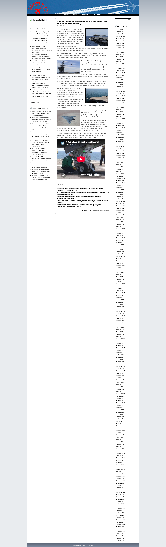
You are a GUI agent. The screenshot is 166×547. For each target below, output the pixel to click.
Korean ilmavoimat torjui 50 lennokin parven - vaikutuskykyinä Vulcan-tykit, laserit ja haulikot (41, 113)
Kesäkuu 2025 (120, 61)
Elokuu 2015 (119, 332)
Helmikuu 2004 (120, 526)
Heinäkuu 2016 (120, 306)
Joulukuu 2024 (120, 75)
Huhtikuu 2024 (120, 93)
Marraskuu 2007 (120, 508)
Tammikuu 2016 (120, 320)
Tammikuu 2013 (120, 403)
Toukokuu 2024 (120, 91)
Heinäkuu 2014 (120, 361)
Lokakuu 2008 (120, 499)
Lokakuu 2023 (120, 107)
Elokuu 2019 (119, 222)
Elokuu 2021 (119, 167)
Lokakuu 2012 (120, 410)
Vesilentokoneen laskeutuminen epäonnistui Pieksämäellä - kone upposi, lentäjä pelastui (40, 63)
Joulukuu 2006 (120, 517)
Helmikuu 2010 (120, 474)
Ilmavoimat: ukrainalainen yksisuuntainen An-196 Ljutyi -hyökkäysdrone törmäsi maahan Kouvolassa (40, 135)
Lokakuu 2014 (120, 355)
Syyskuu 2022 (120, 137)
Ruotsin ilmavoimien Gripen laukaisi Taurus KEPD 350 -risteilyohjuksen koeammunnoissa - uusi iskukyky (41, 34)
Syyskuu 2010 (120, 465)
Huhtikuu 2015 (120, 341)
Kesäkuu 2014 (120, 364)
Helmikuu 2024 (120, 98)
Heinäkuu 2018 (120, 251)
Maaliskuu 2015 (120, 343)
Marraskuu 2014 (120, 352)
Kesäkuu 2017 (120, 281)
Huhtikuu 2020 (120, 203)
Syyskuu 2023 (120, 109)
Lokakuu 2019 (120, 217)
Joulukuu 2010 (120, 460)
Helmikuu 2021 (120, 180)
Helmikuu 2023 (120, 125)
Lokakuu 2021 (120, 162)
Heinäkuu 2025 (120, 59)
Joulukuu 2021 (120, 157)
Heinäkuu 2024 (120, 86)
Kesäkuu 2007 (120, 513)
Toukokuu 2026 (120, 36)
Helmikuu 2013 (120, 400)
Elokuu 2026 (119, 29)
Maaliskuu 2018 (120, 261)
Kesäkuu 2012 (120, 419)
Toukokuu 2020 (120, 201)
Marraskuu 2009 (120, 481)
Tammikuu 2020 (120, 210)
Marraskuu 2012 (120, 407)
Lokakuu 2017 (120, 272)
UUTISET (74, 15)
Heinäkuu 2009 (120, 487)
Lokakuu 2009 (120, 483)
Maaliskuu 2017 (120, 288)
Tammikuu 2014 (120, 375)
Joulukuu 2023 (120, 103)
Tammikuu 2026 (120, 45)
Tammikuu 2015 (120, 348)
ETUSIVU (66, 15)
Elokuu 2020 (119, 194)
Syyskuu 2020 (120, 192)
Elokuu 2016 (119, 304)
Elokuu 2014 (119, 359)
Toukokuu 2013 (120, 393)
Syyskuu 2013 (120, 384)
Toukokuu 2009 (120, 492)
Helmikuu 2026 (120, 43)
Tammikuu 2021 (120, 183)
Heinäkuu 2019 (120, 224)
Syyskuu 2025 (120, 54)
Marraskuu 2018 (120, 242)
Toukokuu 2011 (120, 449)
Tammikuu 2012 (120, 430)
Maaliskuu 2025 (120, 68)
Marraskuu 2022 (120, 132)
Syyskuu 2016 (120, 302)
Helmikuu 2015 (120, 345)
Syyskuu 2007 (120, 510)
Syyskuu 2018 (120, 247)
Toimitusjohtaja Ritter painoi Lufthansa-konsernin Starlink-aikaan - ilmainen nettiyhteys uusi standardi (41, 92)
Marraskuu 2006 (120, 520)
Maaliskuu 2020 (120, 206)
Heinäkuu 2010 (120, 467)
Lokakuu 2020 (120, 190)
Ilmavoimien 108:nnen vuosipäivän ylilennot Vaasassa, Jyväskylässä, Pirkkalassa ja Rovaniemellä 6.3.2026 (79, 206)
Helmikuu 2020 (120, 208)
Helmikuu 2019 (120, 235)
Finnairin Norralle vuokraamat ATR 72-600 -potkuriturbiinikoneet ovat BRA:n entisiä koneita (41, 171)
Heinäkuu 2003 (120, 538)
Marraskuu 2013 (120, 380)
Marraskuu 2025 (120, 50)
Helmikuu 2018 (120, 263)
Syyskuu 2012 (120, 412)
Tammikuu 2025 (120, 73)
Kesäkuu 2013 (120, 391)
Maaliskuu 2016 (120, 316)
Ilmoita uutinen (35, 102)
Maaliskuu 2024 (120, 96)
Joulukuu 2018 (120, 240)
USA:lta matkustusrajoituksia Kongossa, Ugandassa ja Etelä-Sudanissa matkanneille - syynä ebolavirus (40, 41)
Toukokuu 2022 (120, 146)
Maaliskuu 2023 (120, 123)
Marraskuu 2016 (120, 297)
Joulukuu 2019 (120, 212)
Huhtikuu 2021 (120, 176)
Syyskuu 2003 (120, 536)
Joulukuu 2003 (120, 529)
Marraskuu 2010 (120, 462)
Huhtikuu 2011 (120, 451)
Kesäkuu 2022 (120, 144)
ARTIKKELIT (83, 15)
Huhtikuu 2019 (120, 231)
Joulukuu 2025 (120, 47)
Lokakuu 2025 (120, 52)
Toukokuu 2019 (120, 229)
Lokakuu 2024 (120, 80)
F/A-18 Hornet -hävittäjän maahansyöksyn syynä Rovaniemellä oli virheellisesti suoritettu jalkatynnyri (39, 151)
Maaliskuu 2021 (120, 178)
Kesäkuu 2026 (120, 34)
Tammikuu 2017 (120, 293)
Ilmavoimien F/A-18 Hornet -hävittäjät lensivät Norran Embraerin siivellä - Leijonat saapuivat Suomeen (42, 159)
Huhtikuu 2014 (120, 368)
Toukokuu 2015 (120, 339)
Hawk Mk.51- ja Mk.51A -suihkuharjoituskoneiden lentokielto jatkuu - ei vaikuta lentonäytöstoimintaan (41, 70)
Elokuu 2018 (119, 249)
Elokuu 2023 (119, 112)
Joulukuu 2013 (120, 377)
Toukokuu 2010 (120, 469)
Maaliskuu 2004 (120, 524)
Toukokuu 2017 (120, 284)
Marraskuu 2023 (120, 105)
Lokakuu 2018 (120, 245)
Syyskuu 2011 (120, 439)
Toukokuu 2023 (120, 119)
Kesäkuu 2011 (120, 446)
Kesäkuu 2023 (120, 116)
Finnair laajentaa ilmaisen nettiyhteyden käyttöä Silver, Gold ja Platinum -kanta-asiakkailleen (41, 85)
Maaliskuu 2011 (120, 453)
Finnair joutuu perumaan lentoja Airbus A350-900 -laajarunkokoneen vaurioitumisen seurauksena (41, 119)
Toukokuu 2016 (120, 311)
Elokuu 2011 (119, 442)
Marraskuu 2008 (120, 497)
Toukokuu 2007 (120, 515)
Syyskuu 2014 (120, 357)
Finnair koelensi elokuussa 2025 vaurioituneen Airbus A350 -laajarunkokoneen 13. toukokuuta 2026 (41, 127)
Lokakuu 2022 (120, 135)
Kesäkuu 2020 (120, 199)
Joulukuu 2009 (120, 478)
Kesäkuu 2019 (120, 226)
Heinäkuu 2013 (120, 389)
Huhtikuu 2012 (120, 423)
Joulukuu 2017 (120, 267)
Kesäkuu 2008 (120, 504)
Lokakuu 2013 (120, 382)
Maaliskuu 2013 (120, 398)
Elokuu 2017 (119, 277)
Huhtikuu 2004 (120, 522)
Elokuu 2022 (119, 139)
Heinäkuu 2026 (120, 31)
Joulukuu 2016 (120, 295)
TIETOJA (99, 15)
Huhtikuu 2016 (120, 313)
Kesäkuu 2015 (120, 336)
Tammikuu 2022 (120, 155)
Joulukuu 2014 (120, 350)
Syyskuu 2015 (120, 329)
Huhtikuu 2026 (120, 38)
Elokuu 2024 (119, 84)
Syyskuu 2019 (120, 219)
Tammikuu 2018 (120, 265)
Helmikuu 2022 (120, 153)
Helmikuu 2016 (120, 318)
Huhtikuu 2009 (120, 494)
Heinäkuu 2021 (120, 169)
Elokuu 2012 (119, 414)
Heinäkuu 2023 (120, 114)
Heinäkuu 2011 (120, 444)
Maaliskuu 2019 (120, 233)
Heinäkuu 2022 (120, 141)
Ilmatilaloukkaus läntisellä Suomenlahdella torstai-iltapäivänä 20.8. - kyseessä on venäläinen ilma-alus (41, 78)
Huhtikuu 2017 (120, 286)
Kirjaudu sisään (87, 210)
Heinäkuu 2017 (120, 279)
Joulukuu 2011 (120, 432)
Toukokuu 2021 (120, 173)
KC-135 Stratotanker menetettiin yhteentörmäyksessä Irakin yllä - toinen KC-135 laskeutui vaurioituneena (40, 143)
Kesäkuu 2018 (120, 254)
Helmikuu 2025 (120, 70)
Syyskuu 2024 (120, 82)
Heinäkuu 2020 (120, 196)
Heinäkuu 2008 (120, 501)
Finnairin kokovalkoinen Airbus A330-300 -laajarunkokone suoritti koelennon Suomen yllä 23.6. (41, 177)
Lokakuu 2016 (120, 300)
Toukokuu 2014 (120, 366)
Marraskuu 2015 (120, 325)
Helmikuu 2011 (120, 455)
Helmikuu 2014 (120, 373)
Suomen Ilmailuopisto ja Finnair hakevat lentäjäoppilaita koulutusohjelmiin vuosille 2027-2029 (41, 98)
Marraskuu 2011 (120, 435)
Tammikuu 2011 (120, 458)
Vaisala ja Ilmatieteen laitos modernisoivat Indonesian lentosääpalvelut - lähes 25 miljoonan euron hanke (42, 49)
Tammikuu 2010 (120, 476)
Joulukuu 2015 (120, 323)
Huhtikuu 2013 (120, 396)
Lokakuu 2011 (120, 437)
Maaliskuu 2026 (120, 41)
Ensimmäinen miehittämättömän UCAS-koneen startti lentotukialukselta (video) (82, 22)
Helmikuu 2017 (120, 290)
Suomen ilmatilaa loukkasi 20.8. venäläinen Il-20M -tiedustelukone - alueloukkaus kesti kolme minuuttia (41, 56)
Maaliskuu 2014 (120, 371)
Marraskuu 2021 (120, 160)
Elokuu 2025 (119, 57)
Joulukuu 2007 (120, 506)
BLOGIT (92, 15)
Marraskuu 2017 (120, 270)
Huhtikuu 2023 (120, 121)
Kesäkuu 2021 (120, 171)
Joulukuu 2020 (120, 185)
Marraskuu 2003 (120, 531)
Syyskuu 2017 (120, 274)
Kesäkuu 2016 (120, 309)
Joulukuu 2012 (120, 405)
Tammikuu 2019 (120, 238)
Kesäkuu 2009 (120, 490)
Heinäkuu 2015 (120, 334)
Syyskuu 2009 (120, 485)
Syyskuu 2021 (120, 164)
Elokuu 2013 (119, 387)
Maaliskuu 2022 (120, 151)
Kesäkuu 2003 (120, 540)
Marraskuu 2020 (120, 187)
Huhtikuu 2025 (120, 66)
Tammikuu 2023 (120, 128)
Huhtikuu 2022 (120, 148)
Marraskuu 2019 (120, 215)
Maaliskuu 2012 (120, 426)
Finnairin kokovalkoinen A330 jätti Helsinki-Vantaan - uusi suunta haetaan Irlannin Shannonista (41, 165)
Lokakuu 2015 (120, 327)
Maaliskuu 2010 (120, 471)
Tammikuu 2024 (120, 100)
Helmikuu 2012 (120, 428)
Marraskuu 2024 (120, 77)
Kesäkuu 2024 (120, 89)
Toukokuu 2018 (120, 256)
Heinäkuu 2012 (120, 416)
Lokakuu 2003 (120, 533)
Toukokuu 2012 (120, 421)
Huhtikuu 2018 (120, 258)
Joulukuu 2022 (120, 130)
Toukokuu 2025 (120, 64)
